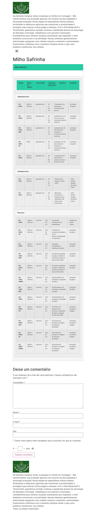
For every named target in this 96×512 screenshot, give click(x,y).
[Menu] (17, 51)
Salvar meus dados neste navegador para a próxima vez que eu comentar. (48, 441)
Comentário (19, 382)
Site (14, 431)
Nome (16, 412)
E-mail (16, 422)
